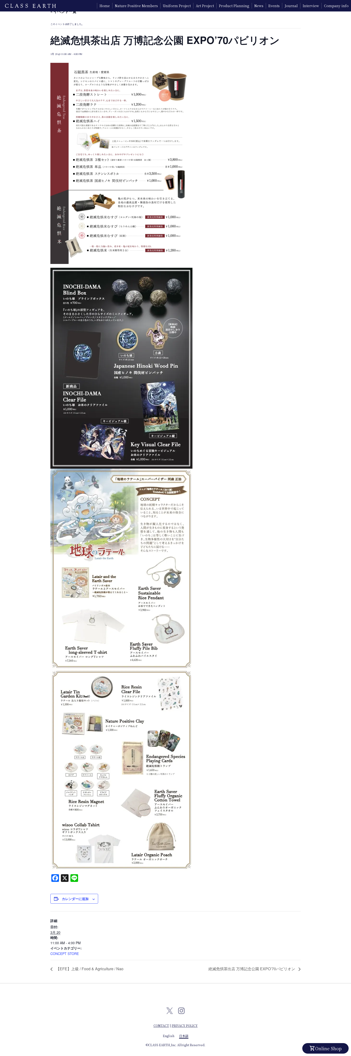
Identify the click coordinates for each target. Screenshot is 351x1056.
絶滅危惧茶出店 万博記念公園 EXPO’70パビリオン (252, 968)
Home (105, 5)
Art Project (205, 5)
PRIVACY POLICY (185, 1025)
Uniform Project (177, 5)
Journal (291, 5)
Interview (311, 5)
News (258, 5)
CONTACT (161, 1025)
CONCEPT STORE (64, 953)
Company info (336, 5)
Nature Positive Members (136, 5)
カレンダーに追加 (75, 898)
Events (274, 5)
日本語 (183, 1036)
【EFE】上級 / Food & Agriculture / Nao (89, 968)
